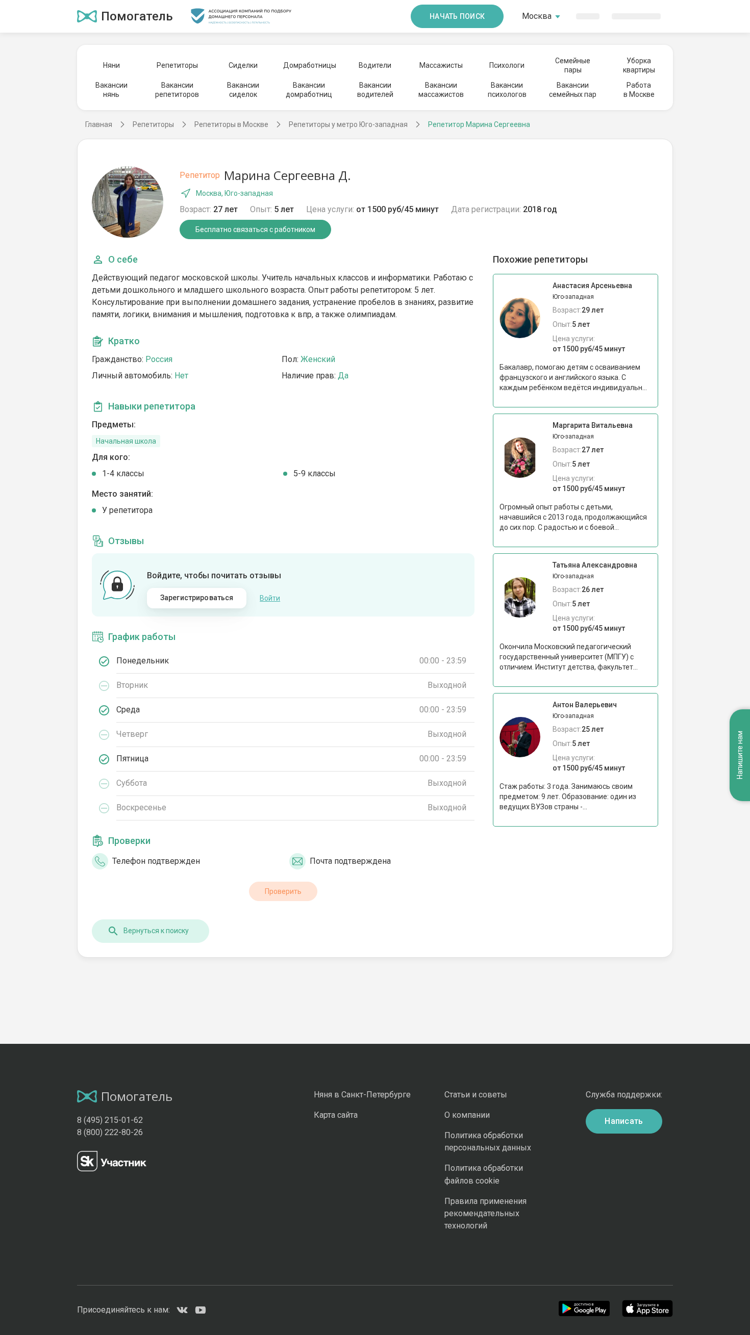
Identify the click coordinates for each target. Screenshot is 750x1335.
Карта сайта (336, 1115)
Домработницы (309, 65)
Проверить (283, 891)
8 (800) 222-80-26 (110, 1132)
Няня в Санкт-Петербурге (362, 1094)
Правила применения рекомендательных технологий (485, 1213)
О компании (467, 1115)
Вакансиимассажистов (441, 89)
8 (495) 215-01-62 (110, 1120)
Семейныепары (572, 65)
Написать (624, 1121)
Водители (375, 65)
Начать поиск (457, 16)
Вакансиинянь (111, 89)
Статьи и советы (475, 1094)
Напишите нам (740, 755)
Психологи (506, 65)
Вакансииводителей (375, 89)
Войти (270, 598)
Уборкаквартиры (639, 65)
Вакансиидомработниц (309, 89)
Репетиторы (177, 65)
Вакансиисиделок (243, 89)
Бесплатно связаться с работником (255, 229)
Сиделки (243, 65)
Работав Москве (639, 89)
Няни (111, 65)
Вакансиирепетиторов (177, 89)
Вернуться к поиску (156, 931)
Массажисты (441, 65)
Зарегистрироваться (197, 598)
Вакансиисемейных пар (572, 89)
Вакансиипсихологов (507, 89)
